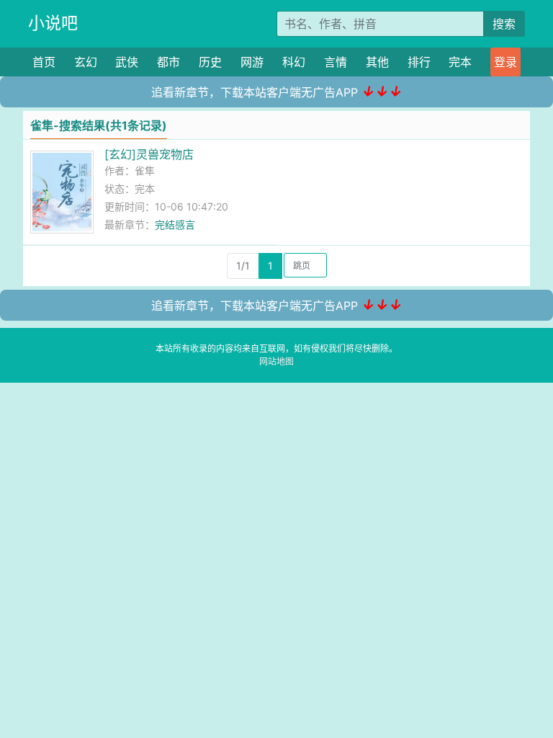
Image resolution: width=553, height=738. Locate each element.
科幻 (293, 62)
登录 (505, 62)
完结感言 (175, 224)
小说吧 (53, 23)
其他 (377, 62)
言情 (335, 62)
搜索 (504, 24)
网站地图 (276, 361)
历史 (210, 62)
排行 (419, 62)
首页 (43, 62)
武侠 (126, 62)
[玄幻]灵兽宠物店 (149, 154)
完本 (460, 62)
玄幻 (85, 62)
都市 (168, 62)
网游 (252, 62)
